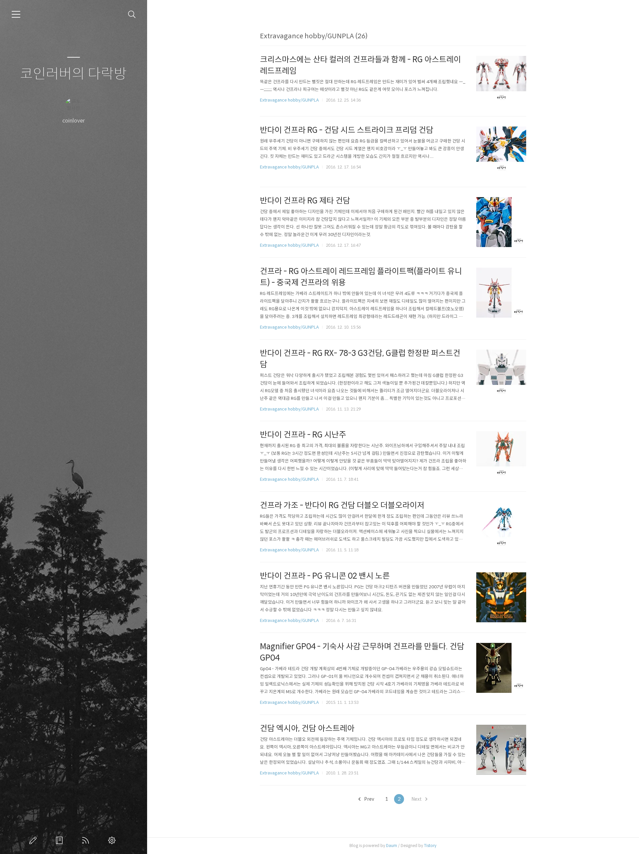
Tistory (430, 845)
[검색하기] (132, 14)
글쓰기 (34, 840)
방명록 (61, 840)
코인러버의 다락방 (73, 74)
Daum (391, 845)
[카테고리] (16, 14)
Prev (368, 799)
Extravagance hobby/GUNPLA (289, 100)
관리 (113, 840)
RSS (87, 840)
